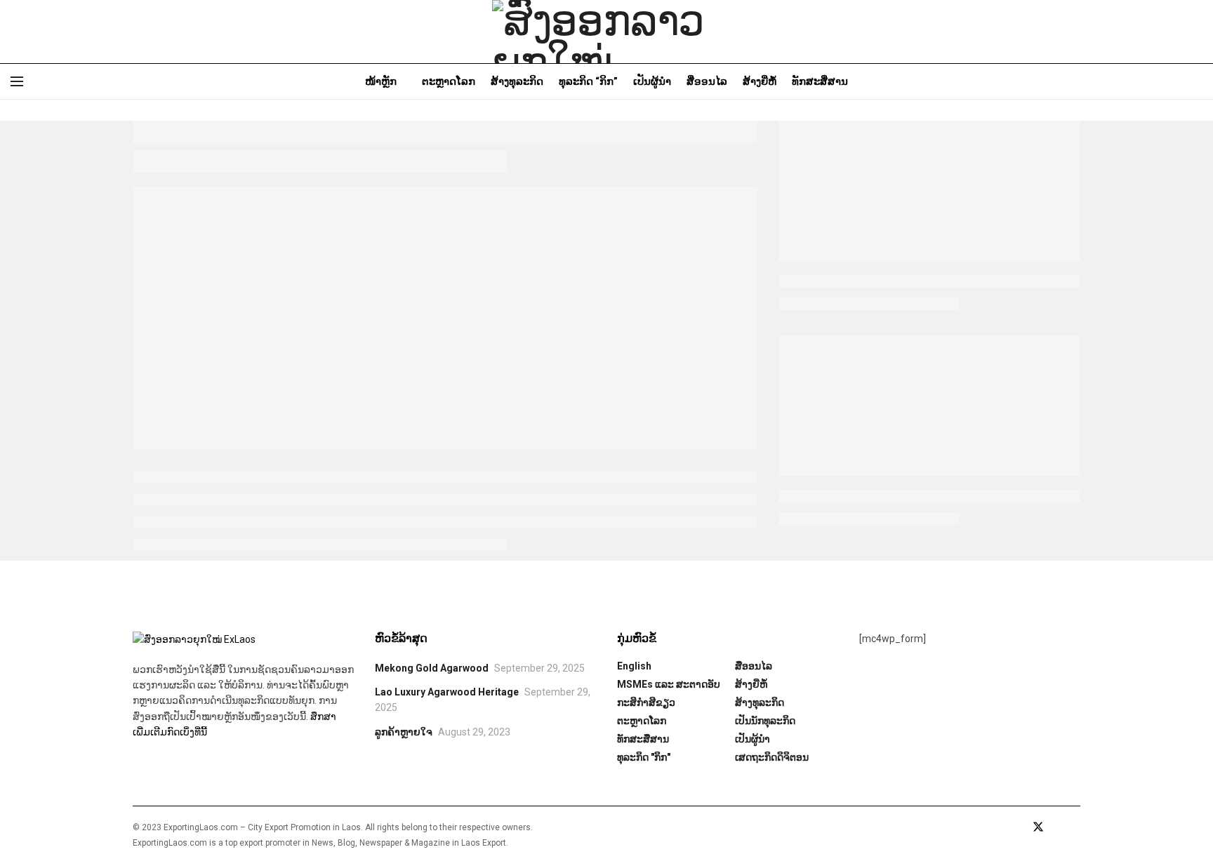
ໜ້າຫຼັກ (381, 81)
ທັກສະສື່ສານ (820, 81)
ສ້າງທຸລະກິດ (517, 81)
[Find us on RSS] (1076, 827)
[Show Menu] (17, 81)
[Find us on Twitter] (1038, 827)
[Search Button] (1197, 81)
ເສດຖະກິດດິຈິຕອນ (772, 757)
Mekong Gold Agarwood (432, 668)
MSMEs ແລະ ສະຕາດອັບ (668, 684)
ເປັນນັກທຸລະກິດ (765, 720)
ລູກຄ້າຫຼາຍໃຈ (403, 732)
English (634, 666)
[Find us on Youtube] (1058, 827)
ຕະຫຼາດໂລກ (448, 81)
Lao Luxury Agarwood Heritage (447, 692)
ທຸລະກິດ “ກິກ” (588, 81)
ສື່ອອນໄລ (707, 81)
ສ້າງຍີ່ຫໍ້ (759, 81)
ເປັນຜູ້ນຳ (652, 81)
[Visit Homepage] (606, 31)
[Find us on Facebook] (1018, 827)
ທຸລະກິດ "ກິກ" (643, 757)
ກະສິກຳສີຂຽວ (646, 702)
